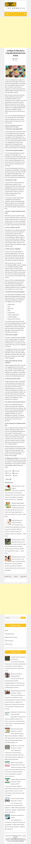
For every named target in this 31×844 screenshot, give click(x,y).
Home (15, 576)
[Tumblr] (20, 8)
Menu (7, 14)
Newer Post (8, 576)
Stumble (9, 475)
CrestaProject (13, 838)
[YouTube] (16, 8)
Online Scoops (9, 640)
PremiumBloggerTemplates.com (18, 839)
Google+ (16, 473)
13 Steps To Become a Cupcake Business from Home (15, 53)
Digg (15, 475)
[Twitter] (8, 8)
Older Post (23, 576)
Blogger (15, 837)
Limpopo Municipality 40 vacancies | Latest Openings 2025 (18, 782)
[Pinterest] (18, 8)
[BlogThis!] (8, 479)
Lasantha (7, 839)
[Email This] (6, 479)
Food (16, 59)
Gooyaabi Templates (19, 841)
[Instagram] (14, 8)
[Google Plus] (11, 8)
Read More (20, 499)
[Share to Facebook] (10, 479)
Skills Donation (16, 835)
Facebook (16, 471)
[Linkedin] (12, 8)
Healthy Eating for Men (18, 539)
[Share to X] (9, 479)
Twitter (9, 473)
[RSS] (22, 8)
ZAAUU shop (8, 644)
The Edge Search (9, 634)
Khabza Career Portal (11, 637)
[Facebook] (6, 8)
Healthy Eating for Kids (18, 557)
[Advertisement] (15, 32)
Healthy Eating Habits (18, 503)
